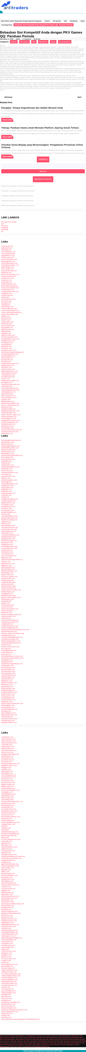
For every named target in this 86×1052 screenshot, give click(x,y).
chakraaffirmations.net (9, 484)
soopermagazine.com (9, 977)
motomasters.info (7, 605)
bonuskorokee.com (8, 671)
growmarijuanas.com (9, 531)
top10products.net (7, 451)
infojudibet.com (6, 461)
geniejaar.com (6, 489)
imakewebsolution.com (9, 472)
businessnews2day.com (10, 620)
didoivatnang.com (7, 892)
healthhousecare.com (9, 919)
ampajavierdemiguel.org (10, 754)
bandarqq (4, 227)
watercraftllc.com (7, 868)
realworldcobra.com (8, 582)
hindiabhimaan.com (8, 424)
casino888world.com (8, 650)
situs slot (28, 1039)
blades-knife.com (7, 575)
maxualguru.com (7, 505)
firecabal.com (6, 909)
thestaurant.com (7, 662)
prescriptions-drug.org (9, 286)
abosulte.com (6, 996)
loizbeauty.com (6, 324)
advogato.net (6, 303)
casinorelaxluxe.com (8, 675)
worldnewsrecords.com (9, 622)
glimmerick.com (7, 771)
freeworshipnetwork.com (10, 866)
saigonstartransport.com (10, 363)
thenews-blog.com (8, 968)
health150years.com (8, 284)
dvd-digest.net (6, 382)
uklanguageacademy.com (10, 446)
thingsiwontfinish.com (9, 722)
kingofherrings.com (8, 341)
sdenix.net (5, 297)
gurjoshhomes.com (8, 803)
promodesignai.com (8, 991)
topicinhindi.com (7, 444)
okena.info (5, 830)
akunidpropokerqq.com (9, 832)
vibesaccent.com (7, 752)
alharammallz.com (8, 873)
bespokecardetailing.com (10, 834)
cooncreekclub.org (8, 254)
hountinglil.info (6, 482)
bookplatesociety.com (9, 811)
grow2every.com (7, 917)
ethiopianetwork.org (8, 537)
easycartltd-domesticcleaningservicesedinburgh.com (20, 1019)
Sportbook (73, 21)
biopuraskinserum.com (9, 371)
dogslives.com (6, 565)
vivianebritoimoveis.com (10, 291)
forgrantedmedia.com (9, 271)
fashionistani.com (7, 906)
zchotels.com (6, 960)
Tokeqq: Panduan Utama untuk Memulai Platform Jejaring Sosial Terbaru (40, 128)
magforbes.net (6, 293)
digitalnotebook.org (8, 503)
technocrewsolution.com (10, 288)
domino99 (9, 1036)
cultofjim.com (6, 769)
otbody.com (5, 316)
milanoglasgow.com (8, 392)
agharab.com (6, 852)
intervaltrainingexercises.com (12, 656)
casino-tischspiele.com (9, 314)
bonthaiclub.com (7, 807)
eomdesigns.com (7, 599)
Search (43, 159)
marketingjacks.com (8, 418)
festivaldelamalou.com (9, 263)
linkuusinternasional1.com (10, 817)
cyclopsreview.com (8, 888)
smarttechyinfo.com (8, 501)
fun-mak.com (6, 648)
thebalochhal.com (7, 748)
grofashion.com (7, 701)
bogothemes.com (7, 796)
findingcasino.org (7, 580)
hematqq (67, 1043)
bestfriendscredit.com (9, 835)
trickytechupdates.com (9, 422)
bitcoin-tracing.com (8, 1006)
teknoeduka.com (7, 966)
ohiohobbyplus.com (8, 794)
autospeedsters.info (8, 586)
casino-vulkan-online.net (10, 405)
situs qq (23, 1037)
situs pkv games (65, 1036)
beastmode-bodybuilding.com (12, 455)
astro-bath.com (6, 841)
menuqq (53, 1043)
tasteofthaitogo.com (8, 356)
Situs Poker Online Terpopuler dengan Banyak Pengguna (21, 21)
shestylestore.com (8, 720)
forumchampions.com (9, 259)
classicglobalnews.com (9, 1012)
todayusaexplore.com (9, 743)
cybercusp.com (7, 1013)
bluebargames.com (8, 261)
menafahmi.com (7, 943)
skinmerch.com (7, 779)
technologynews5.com (9, 964)
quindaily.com (6, 995)
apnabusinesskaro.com (9, 432)
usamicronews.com (8, 700)
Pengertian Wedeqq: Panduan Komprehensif (17, 196)
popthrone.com (6, 469)
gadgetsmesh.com (8, 539)
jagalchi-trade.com (8, 784)
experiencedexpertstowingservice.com (15, 629)
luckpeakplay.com (7, 698)
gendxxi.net (5, 603)
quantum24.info (6, 611)
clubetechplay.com (8, 677)
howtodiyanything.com (9, 930)
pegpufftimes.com (7, 255)
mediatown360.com (8, 409)
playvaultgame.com (8, 713)
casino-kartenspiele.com (10, 310)
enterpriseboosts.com (9, 308)
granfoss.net (5, 399)
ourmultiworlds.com (8, 252)
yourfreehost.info (7, 799)
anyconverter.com (7, 325)
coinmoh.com (6, 887)
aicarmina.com (6, 762)
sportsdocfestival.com (9, 718)
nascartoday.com (7, 947)
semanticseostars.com (9, 527)
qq (2, 231)
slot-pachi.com (6, 508)
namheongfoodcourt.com (10, 390)
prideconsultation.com (9, 480)
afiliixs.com (5, 871)
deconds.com (6, 1017)
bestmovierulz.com (8, 782)
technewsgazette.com (9, 337)
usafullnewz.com (7, 737)
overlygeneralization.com (10, 535)
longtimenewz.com (8, 694)
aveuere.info (5, 514)
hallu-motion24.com (8, 396)
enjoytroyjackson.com (9, 898)
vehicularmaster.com (9, 750)
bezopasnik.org (6, 360)
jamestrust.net (6, 318)
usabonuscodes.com (9, 972)
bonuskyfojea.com (8, 669)
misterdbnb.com (7, 652)
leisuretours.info (7, 542)
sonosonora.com (7, 815)
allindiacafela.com (7, 401)
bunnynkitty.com (7, 358)
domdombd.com (7, 679)
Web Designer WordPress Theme (36, 1051)
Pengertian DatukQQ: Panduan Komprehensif (17, 186)
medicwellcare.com (8, 616)
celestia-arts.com (7, 257)
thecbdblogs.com (7, 428)
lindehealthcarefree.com (10, 448)
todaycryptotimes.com (9, 970)
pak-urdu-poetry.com (8, 556)
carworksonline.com (8, 276)
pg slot (29, 1037)
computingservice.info (9, 548)
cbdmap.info (5, 463)
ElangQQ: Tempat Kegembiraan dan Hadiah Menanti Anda (32, 108)
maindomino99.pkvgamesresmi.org (36, 1046)
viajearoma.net (6, 849)
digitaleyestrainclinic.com (10, 411)
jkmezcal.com (6, 654)
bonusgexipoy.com (8, 673)
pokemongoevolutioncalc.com (12, 703)
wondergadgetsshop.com (10, 822)
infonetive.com (6, 367)
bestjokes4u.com (7, 486)
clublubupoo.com (7, 665)
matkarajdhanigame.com (10, 467)
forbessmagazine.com (9, 911)
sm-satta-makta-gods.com (11, 974)
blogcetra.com (6, 558)
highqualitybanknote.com (10, 924)
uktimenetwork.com (8, 739)
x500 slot (75, 1036)
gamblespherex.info (8, 595)
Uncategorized (7, 25)
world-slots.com (7, 470)
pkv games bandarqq (38, 1041)
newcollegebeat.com (8, 775)
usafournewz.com (7, 746)
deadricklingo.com (8, 592)
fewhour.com (6, 523)
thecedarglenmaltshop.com (11, 440)
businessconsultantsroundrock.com (14, 1010)
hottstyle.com (6, 928)
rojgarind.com (6, 522)
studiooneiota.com (8, 578)
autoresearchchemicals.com (11, 430)
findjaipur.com (6, 767)
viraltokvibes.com (7, 290)
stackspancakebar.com (9, 388)
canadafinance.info (8, 375)
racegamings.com (7, 707)
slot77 (21, 1046)
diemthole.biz (6, 331)
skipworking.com (7, 322)
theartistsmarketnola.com (10, 384)
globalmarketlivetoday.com (11, 913)
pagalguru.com (6, 953)
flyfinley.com (5, 478)
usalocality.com (7, 745)
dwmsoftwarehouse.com (10, 896)
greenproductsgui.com (9, 518)
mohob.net (5, 497)
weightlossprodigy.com (9, 499)
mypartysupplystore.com (10, 763)
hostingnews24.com (8, 926)
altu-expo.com (6, 845)
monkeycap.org (7, 295)
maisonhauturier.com (9, 940)
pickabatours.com (7, 453)
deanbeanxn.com (7, 465)
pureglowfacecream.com (10, 339)
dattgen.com (5, 890)
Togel (82, 21)
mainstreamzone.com (9, 529)
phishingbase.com (8, 705)
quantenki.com (6, 612)
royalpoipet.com (7, 660)
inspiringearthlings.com (9, 932)
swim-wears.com (7, 269)
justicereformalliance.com (10, 790)
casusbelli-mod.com (8, 809)
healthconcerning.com (9, 520)
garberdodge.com (7, 267)
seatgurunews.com (8, 824)
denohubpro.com (7, 573)
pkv (2, 224)
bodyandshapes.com (9, 1008)
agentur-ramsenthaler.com (10, 597)
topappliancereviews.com (10, 420)
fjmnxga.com (6, 361)
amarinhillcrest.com (8, 299)
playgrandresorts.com (9, 715)
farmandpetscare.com (9, 546)
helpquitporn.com (7, 923)
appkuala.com (6, 346)
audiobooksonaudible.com (10, 1002)
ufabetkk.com (6, 333)
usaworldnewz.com (8, 741)
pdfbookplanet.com (8, 567)
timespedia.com (7, 327)
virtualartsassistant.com (10, 639)
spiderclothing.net (7, 820)
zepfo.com (5, 962)
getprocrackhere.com (9, 683)
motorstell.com (6, 282)
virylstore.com (6, 280)
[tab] (1, 12)
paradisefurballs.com (8, 512)
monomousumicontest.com (11, 590)
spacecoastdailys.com (9, 979)
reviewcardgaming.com (9, 628)
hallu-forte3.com (7, 394)
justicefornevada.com (9, 540)
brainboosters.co (7, 756)
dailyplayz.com (6, 681)
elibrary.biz (5, 837)
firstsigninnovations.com (10, 265)
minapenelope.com (8, 788)
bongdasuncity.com (8, 506)
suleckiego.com (7, 433)
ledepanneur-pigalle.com (10, 380)
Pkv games (57, 21)
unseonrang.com (7, 554)
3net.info (4, 826)
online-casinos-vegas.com (10, 414)
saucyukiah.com (7, 246)
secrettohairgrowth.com (9, 354)
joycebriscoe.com (7, 760)
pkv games (20, 1044)
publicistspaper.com (8, 993)
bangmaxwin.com (7, 365)
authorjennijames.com (9, 847)
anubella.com (6, 1000)
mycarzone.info (7, 607)
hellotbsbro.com (7, 544)
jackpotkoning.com (8, 690)
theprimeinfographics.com (10, 641)
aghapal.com (6, 843)
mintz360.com (6, 495)
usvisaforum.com (7, 781)
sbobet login (32, 1043)
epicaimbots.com (7, 900)
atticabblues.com (7, 881)
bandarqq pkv (19, 1036)
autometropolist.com (8, 883)
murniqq (60, 1043)
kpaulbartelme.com (8, 635)
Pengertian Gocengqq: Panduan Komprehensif (17, 191)
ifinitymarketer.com (8, 688)
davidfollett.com (7, 773)
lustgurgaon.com (7, 487)
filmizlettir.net (6, 250)
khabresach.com (7, 426)
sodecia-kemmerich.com (10, 647)
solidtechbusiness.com (9, 626)
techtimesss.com (7, 278)
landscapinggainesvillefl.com (11, 938)
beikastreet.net (6, 248)
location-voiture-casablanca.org (12, 633)
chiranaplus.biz (6, 386)
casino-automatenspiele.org (11, 312)
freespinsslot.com (7, 510)
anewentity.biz (6, 344)
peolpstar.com (6, 272)
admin (18, 39)
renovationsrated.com (9, 983)
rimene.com (5, 379)
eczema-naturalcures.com (10, 839)
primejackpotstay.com (9, 709)
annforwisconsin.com (9, 765)
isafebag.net (5, 305)
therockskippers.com (9, 397)
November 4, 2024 (6, 39)
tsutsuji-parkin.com (8, 851)
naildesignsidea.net (8, 860)
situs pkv (4, 226)
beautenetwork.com (8, 1004)
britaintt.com (5, 1015)
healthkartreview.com (9, 921)
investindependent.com (9, 934)
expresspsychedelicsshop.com (12, 904)
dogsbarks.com (7, 894)
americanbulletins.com (9, 875)
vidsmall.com (6, 618)
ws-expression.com (8, 959)
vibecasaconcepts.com (9, 609)
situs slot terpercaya (50, 1037)
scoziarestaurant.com (9, 985)
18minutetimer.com (8, 525)
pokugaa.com (6, 711)
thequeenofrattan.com (9, 571)
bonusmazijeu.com (8, 667)
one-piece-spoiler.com (9, 576)
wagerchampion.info (8, 588)
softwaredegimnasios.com (10, 976)
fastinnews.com (7, 684)
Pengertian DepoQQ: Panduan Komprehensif (17, 201)
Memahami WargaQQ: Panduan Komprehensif (17, 205)
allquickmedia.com (8, 335)
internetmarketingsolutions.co (12, 559)
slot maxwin (37, 1037)
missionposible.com (8, 413)
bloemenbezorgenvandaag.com (12, 352)
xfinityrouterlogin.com (9, 416)
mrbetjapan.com (7, 343)
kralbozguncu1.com (8, 936)
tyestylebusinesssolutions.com (12, 658)
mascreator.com (7, 942)
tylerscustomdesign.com (10, 274)
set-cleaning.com (7, 989)
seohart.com (5, 987)
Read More (8, 120)
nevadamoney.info (8, 377)
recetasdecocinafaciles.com (11, 858)
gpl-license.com (7, 915)
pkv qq (2, 1036)
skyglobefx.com (7, 594)
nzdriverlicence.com (8, 951)
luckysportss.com (7, 696)
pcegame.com (6, 955)
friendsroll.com (6, 818)
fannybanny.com (7, 686)
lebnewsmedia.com (8, 813)
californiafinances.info (9, 373)
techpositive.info (7, 552)
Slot (65, 21)
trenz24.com (5, 320)
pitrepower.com (6, 407)
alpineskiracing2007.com (10, 403)
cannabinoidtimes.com (9, 516)
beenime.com (6, 645)
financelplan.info (7, 457)
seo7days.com (6, 348)
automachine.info (7, 584)
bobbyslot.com (6, 491)
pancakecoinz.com (8, 476)
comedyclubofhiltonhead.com (12, 637)
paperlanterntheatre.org (9, 864)
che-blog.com (6, 474)
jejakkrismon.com (7, 329)
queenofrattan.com (8, 569)
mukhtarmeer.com (8, 945)
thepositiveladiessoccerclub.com (13, 856)
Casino (47, 21)
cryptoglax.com (7, 792)
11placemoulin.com (8, 493)
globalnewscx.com (8, 563)
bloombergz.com (7, 307)
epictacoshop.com (8, 369)
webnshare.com (7, 533)
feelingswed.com (7, 907)
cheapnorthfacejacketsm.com (12, 801)
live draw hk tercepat (8, 222)
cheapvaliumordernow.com (11, 643)
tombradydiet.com (7, 805)
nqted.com (5, 949)
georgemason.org (7, 442)
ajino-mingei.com (7, 798)
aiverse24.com (6, 998)
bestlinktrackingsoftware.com (12, 664)
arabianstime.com (7, 879)
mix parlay (4, 1043)
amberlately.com (7, 758)
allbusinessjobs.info (8, 450)
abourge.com (6, 870)
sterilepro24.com (7, 624)
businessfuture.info (8, 459)
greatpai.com (6, 862)
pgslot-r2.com (6, 957)
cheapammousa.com (9, 854)
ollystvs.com (6, 561)
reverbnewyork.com (8, 777)
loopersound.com (7, 786)
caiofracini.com (6, 550)
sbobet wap (15, 1037)
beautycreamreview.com (10, 885)
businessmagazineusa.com (11, 614)
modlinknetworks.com (9, 692)
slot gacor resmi (47, 1044)
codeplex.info (6, 828)
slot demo (82, 1041)
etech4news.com (7, 902)
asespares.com (7, 877)
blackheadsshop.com (9, 631)
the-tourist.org (6, 301)
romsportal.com (7, 717)
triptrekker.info (6, 601)
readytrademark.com (9, 981)
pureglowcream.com (8, 350)
